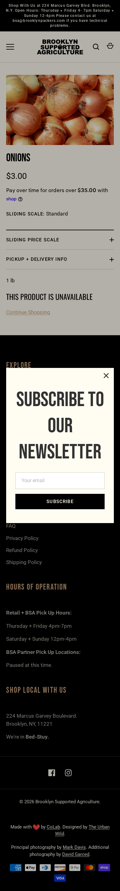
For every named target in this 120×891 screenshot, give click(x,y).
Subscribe (60, 501)
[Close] (106, 375)
